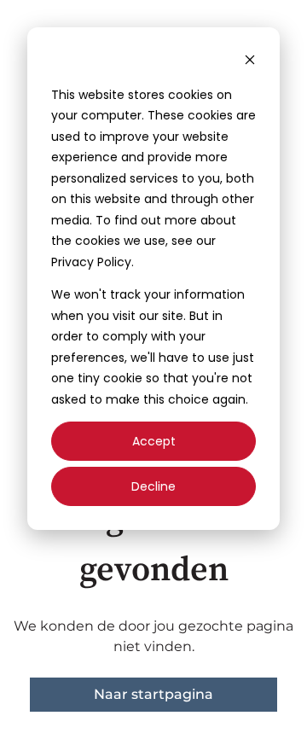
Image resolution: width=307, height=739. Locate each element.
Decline (153, 486)
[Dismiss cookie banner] (250, 62)
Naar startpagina (153, 694)
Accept (154, 441)
